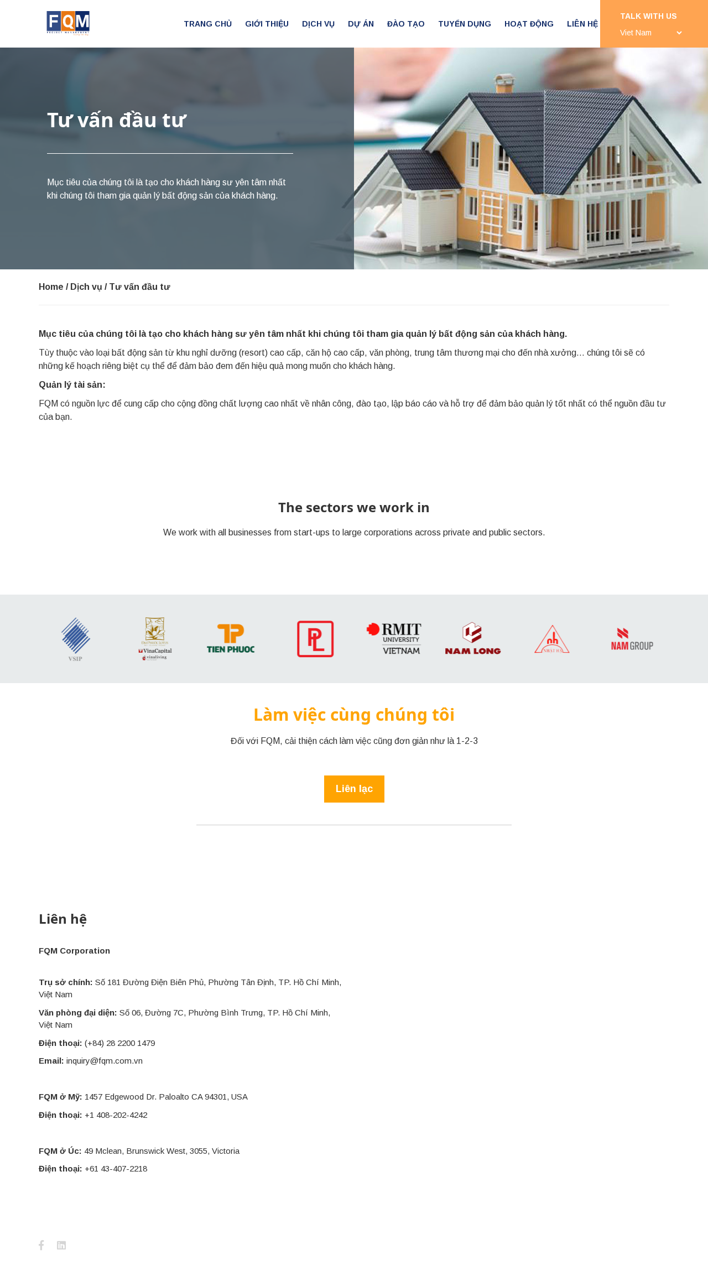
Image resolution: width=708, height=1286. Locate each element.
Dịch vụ (318, 23)
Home (51, 286)
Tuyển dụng (464, 23)
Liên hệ (582, 23)
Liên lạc (354, 788)
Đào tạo (406, 23)
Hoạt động (529, 23)
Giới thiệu (267, 23)
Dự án (361, 23)
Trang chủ (208, 23)
